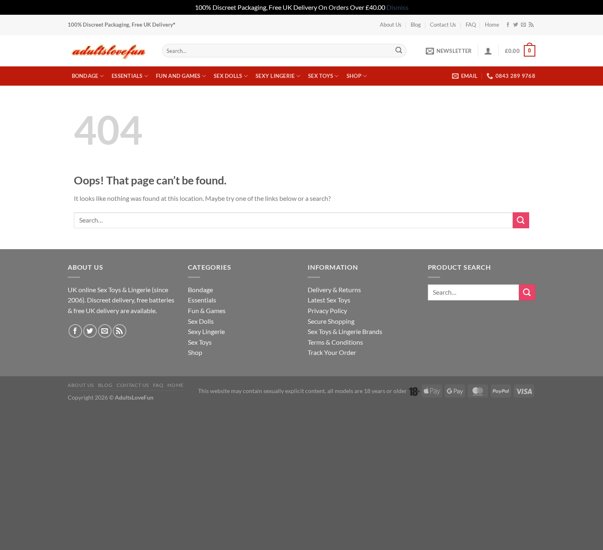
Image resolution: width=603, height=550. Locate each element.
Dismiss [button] (397, 7)
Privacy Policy (327, 310)
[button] (449, 51)
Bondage (85, 76)
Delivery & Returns (334, 289)
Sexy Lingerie (275, 76)
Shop (354, 76)
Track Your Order (332, 352)
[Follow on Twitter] (515, 25)
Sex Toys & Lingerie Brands (345, 331)
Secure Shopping (331, 321)
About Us (391, 24)
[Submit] (399, 51)
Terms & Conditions (335, 342)
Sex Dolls (228, 76)
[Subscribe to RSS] (531, 25)
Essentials (127, 76)
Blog (416, 24)
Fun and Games (178, 76)
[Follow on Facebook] (507, 25)
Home (492, 24)
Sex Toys (320, 76)
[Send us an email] (523, 25)
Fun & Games (207, 310)
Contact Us (443, 24)
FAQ (471, 24)
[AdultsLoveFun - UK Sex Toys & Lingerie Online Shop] (109, 50)
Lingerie (139, 289)
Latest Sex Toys (329, 300)
